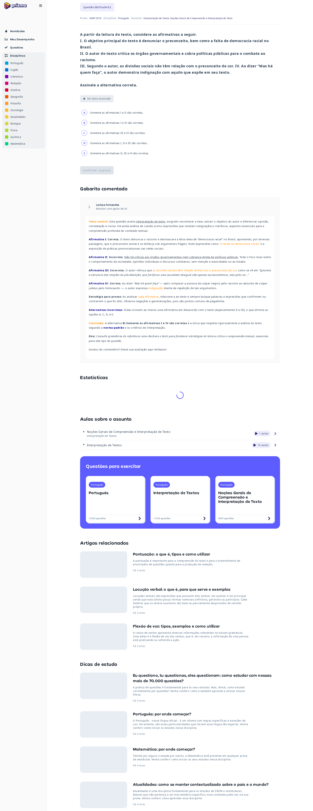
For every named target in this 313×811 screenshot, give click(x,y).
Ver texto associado (99, 98)
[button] (23, 100)
